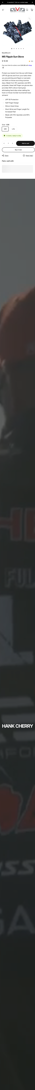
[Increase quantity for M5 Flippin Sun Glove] (12, 143)
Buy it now (18, 150)
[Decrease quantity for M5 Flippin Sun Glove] (4, 143)
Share (6, 155)
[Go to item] (11, 48)
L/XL (13, 129)
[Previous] (3, 2)
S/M (5, 129)
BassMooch (6, 53)
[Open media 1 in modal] (30, 19)
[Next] (32, 2)
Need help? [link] (29, 155)
